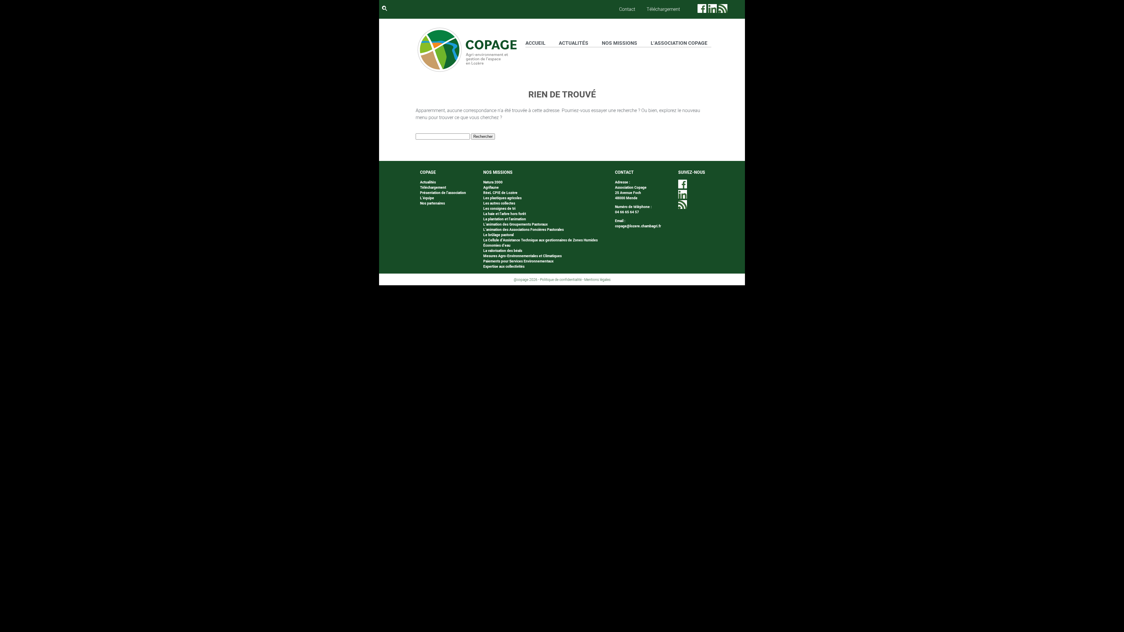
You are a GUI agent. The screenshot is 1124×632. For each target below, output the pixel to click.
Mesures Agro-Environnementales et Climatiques (522, 256)
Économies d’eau (496, 245)
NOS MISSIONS (619, 43)
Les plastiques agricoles (502, 198)
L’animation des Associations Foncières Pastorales (523, 229)
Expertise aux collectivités (504, 266)
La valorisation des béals (502, 250)
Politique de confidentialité (561, 279)
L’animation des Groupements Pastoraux (515, 224)
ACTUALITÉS (573, 43)
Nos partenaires (432, 203)
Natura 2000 (493, 182)
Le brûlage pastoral (498, 235)
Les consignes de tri (499, 208)
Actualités (428, 182)
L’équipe (427, 198)
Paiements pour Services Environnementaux (518, 261)
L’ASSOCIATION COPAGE (679, 43)
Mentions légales (597, 279)
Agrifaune (491, 187)
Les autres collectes (499, 203)
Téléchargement (663, 9)
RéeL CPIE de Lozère (500, 192)
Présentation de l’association (443, 192)
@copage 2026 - (527, 279)
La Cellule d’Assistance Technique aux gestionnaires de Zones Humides (540, 240)
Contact (627, 9)
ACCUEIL (535, 43)
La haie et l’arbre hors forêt (504, 214)
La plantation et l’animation (504, 219)
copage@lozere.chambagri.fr (638, 226)
